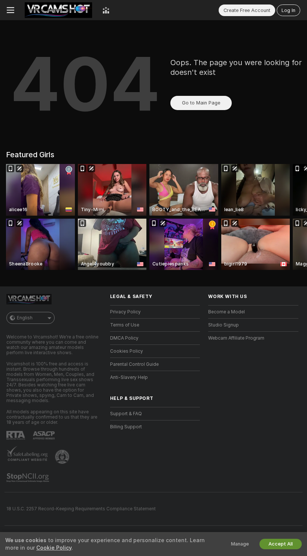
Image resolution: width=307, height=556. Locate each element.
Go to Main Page (201, 103)
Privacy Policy (125, 312)
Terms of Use (124, 325)
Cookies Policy (126, 351)
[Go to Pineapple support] (63, 457)
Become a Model (226, 312)
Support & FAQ (126, 413)
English (25, 317)
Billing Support (126, 426)
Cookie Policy (54, 548)
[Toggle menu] (10, 10)
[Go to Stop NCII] (28, 477)
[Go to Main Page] (58, 10)
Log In (288, 10)
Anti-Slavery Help (129, 377)
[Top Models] (106, 10)
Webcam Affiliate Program (236, 338)
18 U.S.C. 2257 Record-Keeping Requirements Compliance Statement (81, 508)
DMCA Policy (124, 338)
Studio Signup (223, 325)
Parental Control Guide (134, 364)
